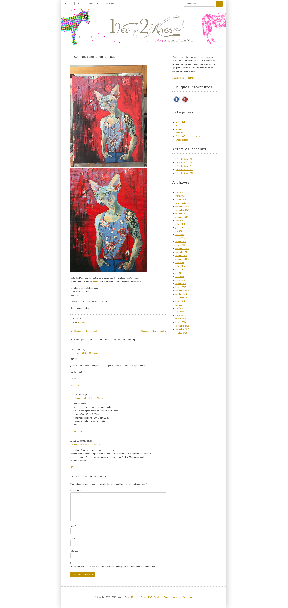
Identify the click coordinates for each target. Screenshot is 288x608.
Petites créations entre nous (188, 136)
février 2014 (181, 319)
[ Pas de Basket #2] (184, 173)
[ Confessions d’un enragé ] (83, 331)
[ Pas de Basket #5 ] (185, 162)
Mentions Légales (139, 597)
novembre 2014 (182, 291)
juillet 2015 (180, 266)
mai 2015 (179, 273)
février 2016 (181, 241)
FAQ (150, 597)
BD (79, 4)
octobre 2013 (181, 333)
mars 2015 (180, 280)
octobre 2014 (181, 294)
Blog (68, 4)
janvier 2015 (181, 287)
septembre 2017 (182, 217)
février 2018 (181, 199)
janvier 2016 (181, 245)
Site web (74, 551)
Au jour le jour (182, 122)
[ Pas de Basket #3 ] (185, 169)
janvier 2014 (181, 322)
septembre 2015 (182, 259)
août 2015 (180, 263)
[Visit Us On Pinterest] (185, 103)
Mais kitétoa (179, 78)
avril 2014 (180, 312)
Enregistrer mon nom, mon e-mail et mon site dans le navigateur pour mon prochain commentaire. (112, 567)
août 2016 (180, 220)
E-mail (73, 538)
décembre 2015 (182, 248)
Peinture (94, 4)
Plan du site (188, 597)
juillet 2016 (180, 224)
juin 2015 (179, 270)
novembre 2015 (182, 252)
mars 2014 (180, 315)
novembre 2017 (182, 210)
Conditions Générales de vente (167, 597)
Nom (73, 526)
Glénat (96, 281)
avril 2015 (180, 276)
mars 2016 (180, 238)
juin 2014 (179, 305)
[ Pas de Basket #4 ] (185, 166)
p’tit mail (190, 78)
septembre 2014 (182, 298)
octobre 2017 (181, 213)
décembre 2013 (182, 326)
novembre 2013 (182, 329)
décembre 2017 (182, 206)
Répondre (74, 385)
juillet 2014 (180, 301)
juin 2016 (179, 227)
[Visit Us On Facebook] (176, 103)
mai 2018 (179, 192)
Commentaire (76, 490)
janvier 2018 (181, 203)
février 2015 (181, 284)
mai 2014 (179, 308)
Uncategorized (182, 140)
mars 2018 (180, 196)
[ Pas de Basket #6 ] (185, 159)
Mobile (110, 4)
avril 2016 (180, 234)
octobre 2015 (181, 255)
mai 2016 (179, 231)
